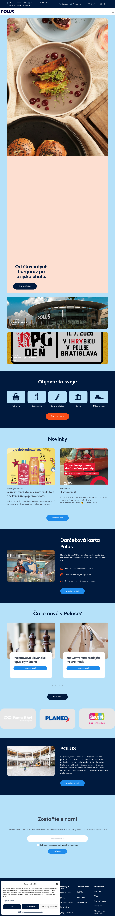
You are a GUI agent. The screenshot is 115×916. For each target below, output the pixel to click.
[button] (57, 884)
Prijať (12, 907)
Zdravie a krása (66, 903)
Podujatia (81, 898)
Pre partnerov (78, 4)
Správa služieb (9, 900)
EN (105, 4)
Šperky (62, 898)
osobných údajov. (70, 845)
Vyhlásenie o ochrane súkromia (33, 912)
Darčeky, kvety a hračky (66, 913)
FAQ (96, 896)
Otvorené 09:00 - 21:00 (17, 3)
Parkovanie (99, 906)
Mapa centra (82, 903)
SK (101, 4)
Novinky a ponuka (81, 892)
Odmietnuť (30, 907)
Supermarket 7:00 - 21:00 (40, 3)
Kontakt (65, 4)
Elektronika (64, 907)
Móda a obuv (65, 893)
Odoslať (57, 851)
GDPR (19, 912)
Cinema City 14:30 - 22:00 (18, 5)
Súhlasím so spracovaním (59, 845)
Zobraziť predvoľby (49, 907)
